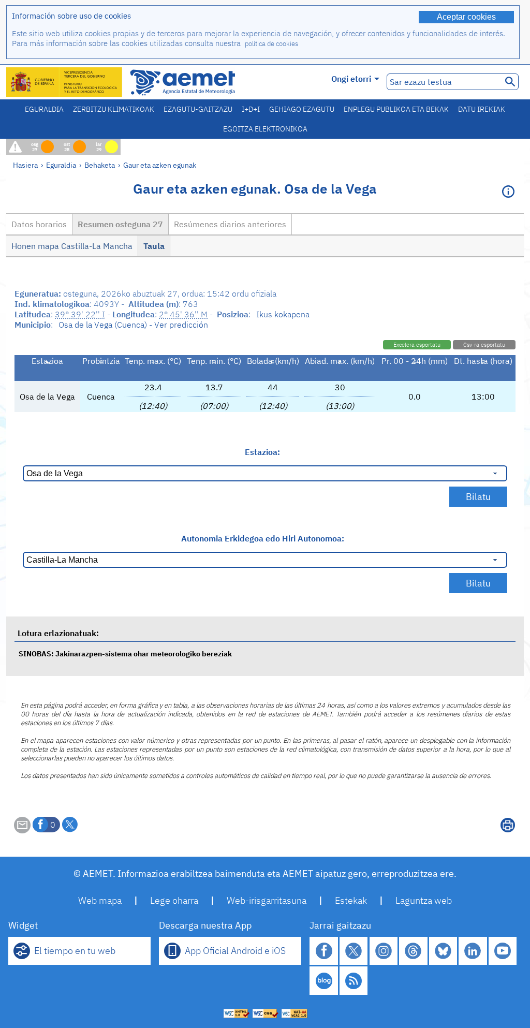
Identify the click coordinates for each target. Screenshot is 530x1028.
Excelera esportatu (416, 344)
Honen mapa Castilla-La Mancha (71, 246)
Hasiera (25, 165)
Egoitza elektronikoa (265, 129)
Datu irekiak (481, 109)
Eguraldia (44, 109)
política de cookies (271, 43)
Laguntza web (423, 900)
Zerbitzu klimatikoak (113, 109)
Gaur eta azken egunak (159, 165)
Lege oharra (174, 900)
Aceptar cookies (466, 16)
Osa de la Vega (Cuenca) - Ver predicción (133, 324)
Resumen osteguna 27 (120, 224)
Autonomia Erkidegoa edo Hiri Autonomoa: (262, 538)
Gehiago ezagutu (301, 109)
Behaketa (99, 165)
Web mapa (100, 900)
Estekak (351, 900)
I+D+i (251, 109)
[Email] (22, 830)
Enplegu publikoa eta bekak (396, 109)
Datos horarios (39, 224)
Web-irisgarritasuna (266, 900)
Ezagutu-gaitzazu (198, 109)
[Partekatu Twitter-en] (70, 824)
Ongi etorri (351, 79)
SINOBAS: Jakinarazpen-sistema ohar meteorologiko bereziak (125, 653)
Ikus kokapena (283, 314)
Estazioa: (262, 452)
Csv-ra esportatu (484, 344)
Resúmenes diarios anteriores (230, 224)
